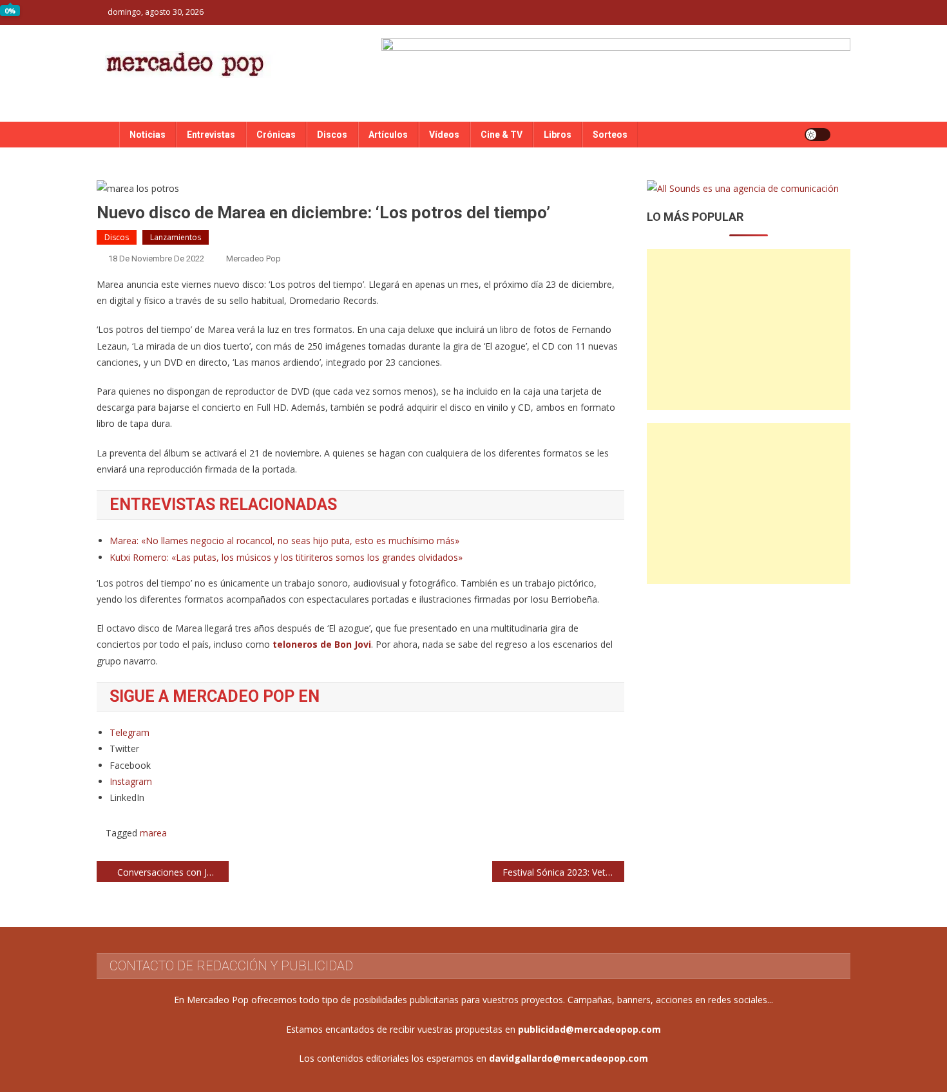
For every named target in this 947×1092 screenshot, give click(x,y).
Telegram (129, 732)
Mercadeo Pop (253, 258)
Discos (332, 134)
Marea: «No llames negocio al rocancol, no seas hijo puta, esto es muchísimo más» (284, 540)
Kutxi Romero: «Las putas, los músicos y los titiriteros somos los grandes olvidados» (286, 557)
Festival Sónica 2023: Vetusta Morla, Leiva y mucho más (563, 872)
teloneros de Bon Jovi (322, 644)
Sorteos (610, 134)
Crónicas (276, 134)
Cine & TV (501, 134)
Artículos (388, 134)
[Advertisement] (748, 329)
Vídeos (444, 134)
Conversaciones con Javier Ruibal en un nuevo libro (173, 872)
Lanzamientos (175, 237)
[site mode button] (817, 134)
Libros (557, 134)
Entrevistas (211, 134)
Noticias (147, 134)
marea (153, 833)
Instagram (131, 781)
